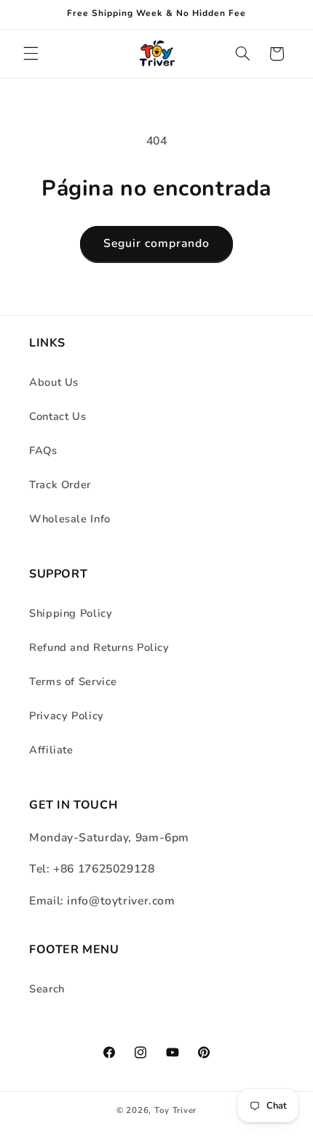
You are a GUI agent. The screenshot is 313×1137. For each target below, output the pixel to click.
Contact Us (57, 416)
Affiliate (51, 750)
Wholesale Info (70, 518)
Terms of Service (73, 681)
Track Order (60, 484)
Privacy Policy (66, 715)
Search (47, 989)
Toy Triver (175, 1110)
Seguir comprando (156, 243)
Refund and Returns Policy (99, 647)
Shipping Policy (70, 613)
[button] (30, 53)
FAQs (43, 450)
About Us (54, 382)
